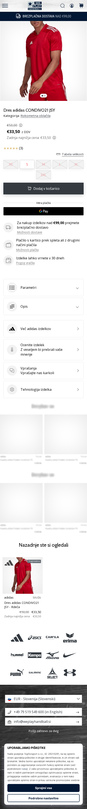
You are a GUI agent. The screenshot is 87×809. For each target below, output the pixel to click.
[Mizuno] (52, 655)
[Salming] (35, 672)
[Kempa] (35, 655)
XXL (43, 175)
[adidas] (17, 637)
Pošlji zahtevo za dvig (44, 731)
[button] (43, 287)
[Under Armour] (70, 672)
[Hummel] (17, 655)
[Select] (52, 672)
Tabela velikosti (73, 154)
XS (11, 164)
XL (76, 164)
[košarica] (81, 6)
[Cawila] (52, 637)
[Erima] (70, 637)
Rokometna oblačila (35, 115)
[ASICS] (35, 637)
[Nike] (70, 655)
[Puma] (17, 672)
